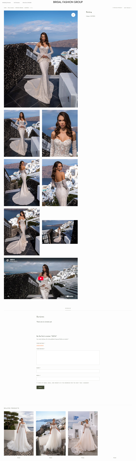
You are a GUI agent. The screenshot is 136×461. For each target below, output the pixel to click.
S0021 (50, 457)
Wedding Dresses (6, 2)
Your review (41, 348)
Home (5, 7)
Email (39, 375)
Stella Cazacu (11, 7)
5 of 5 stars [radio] (43, 345)
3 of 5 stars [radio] (40, 345)
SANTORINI (26, 7)
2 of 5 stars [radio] (38, 345)
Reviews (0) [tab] (68, 308)
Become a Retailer (27, 2)
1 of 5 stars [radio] (37, 345)
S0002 (18, 457)
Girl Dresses (17, 2)
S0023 (82, 457)
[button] (73, 15)
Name (39, 367)
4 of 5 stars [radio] (41, 345)
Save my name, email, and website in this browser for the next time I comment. (63, 383)
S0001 (114, 457)
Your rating (41, 343)
